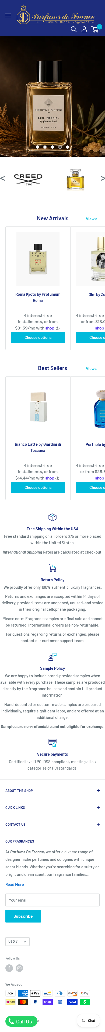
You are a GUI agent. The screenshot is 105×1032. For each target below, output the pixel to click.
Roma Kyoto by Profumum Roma (37, 297)
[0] (95, 29)
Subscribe (23, 915)
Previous (2, 177)
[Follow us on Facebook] (9, 968)
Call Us (23, 1021)
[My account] (84, 29)
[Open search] (74, 29)
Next (103, 177)
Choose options (37, 337)
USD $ (13, 941)
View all (93, 218)
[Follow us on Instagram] (19, 968)
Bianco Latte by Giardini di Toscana (38, 447)
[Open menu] (8, 15)
